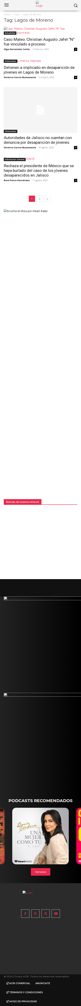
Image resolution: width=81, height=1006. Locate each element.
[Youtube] (56, 913)
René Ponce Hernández (17, 180)
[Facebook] (25, 913)
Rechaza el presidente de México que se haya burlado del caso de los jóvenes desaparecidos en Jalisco (39, 171)
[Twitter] (45, 913)
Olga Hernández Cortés (17, 49)
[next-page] (47, 199)
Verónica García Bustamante (20, 77)
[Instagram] (35, 913)
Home (7, 14)
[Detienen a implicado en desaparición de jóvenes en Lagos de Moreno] (40, 61)
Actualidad (10, 33)
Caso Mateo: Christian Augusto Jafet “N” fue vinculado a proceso (39, 41)
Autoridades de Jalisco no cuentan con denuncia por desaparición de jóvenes (38, 140)
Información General (14, 159)
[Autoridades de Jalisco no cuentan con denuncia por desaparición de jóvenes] (40, 110)
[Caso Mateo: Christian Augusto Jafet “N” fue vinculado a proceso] (40, 31)
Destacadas (10, 61)
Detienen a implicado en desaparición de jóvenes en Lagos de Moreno (39, 70)
